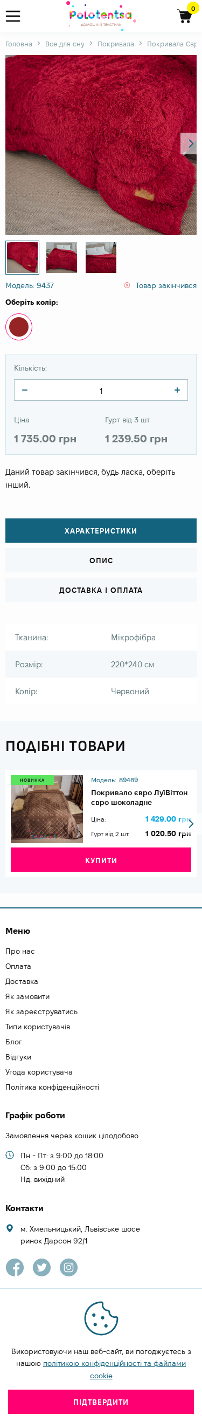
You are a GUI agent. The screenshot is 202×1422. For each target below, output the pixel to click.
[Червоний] (18, 326)
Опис (101, 560)
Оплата (18, 966)
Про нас (20, 951)
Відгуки (18, 1056)
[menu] (17, 16)
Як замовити (27, 996)
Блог (13, 1041)
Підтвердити (101, 1402)
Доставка (21, 981)
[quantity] (25, 390)
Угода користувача (39, 1072)
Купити (101, 860)
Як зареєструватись (41, 1011)
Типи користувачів (37, 1026)
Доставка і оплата (101, 590)
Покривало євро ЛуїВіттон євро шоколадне (139, 797)
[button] (191, 143)
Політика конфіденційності (52, 1087)
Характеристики (101, 531)
